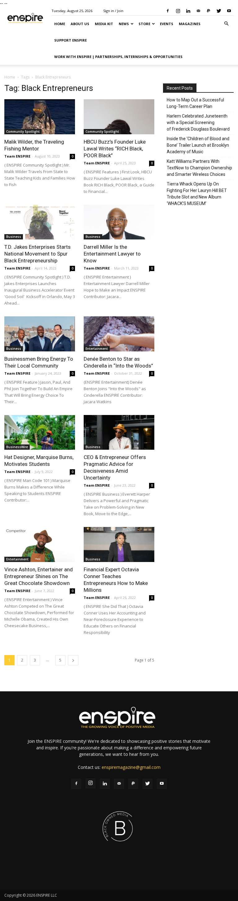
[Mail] (198, 11)
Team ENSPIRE (17, 156)
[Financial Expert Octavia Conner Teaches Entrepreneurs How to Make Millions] (119, 544)
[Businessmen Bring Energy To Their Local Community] (39, 333)
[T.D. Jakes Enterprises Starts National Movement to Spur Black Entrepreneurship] (39, 222)
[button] (226, 24)
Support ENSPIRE (70, 40)
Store (144, 23)
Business (13, 236)
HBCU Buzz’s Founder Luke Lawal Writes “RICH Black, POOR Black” (115, 148)
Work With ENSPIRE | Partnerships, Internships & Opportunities (118, 56)
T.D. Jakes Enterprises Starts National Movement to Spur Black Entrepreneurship (37, 254)
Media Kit (104, 23)
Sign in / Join (113, 10)
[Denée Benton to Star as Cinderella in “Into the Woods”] (119, 333)
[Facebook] (167, 11)
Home (59, 23)
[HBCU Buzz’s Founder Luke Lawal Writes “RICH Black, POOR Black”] (119, 116)
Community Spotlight (23, 131)
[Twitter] (218, 11)
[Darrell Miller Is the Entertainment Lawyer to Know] (119, 222)
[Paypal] (208, 11)
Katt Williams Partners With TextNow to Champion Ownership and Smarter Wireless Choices (199, 168)
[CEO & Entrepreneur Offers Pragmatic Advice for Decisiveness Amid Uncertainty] (119, 432)
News (124, 23)
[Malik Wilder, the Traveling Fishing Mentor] (39, 116)
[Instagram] (178, 11)
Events (166, 23)
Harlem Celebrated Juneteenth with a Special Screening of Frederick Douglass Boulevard (198, 123)
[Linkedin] (188, 11)
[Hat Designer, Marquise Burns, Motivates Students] (39, 432)
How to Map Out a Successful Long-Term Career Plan (195, 103)
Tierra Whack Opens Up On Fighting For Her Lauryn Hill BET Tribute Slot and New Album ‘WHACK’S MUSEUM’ (197, 193)
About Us (80, 23)
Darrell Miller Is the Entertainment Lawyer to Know (112, 254)
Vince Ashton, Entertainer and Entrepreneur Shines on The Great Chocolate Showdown (38, 576)
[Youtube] (229, 11)
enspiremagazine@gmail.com (131, 767)
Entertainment (97, 348)
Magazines (190, 23)
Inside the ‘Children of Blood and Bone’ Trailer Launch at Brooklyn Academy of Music (198, 145)
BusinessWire (17, 447)
